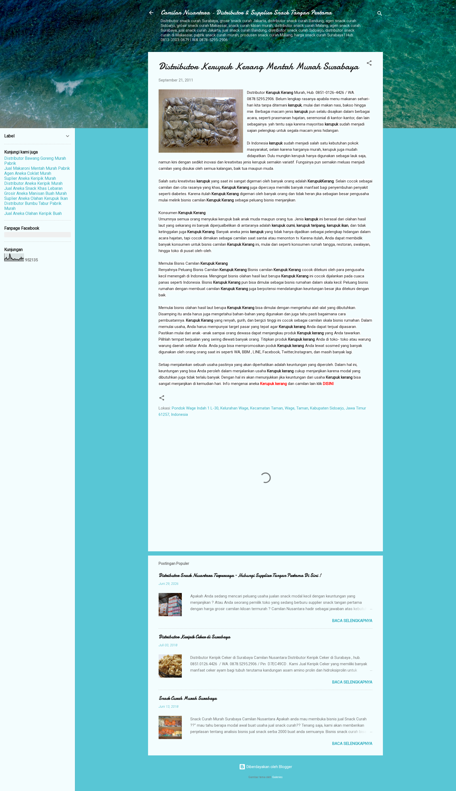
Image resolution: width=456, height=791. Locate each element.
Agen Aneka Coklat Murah (27, 173)
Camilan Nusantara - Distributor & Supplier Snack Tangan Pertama (246, 12)
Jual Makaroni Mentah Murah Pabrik (37, 168)
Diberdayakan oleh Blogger (268, 766)
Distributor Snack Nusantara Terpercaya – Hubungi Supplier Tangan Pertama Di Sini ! (240, 575)
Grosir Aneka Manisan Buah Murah (35, 193)
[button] (369, 64)
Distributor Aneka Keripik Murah (33, 183)
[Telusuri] (380, 14)
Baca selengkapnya (352, 620)
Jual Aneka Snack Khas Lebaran (33, 188)
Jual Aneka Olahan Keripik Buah (33, 213)
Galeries (277, 777)
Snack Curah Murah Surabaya (188, 698)
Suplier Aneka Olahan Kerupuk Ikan (36, 198)
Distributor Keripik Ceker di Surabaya (194, 637)
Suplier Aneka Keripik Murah (30, 178)
